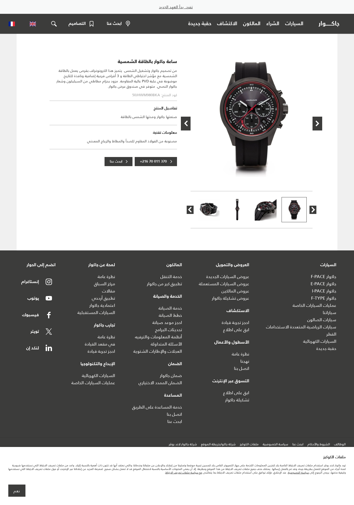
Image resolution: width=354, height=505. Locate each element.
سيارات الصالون (321, 320)
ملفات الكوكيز (249, 444)
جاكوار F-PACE (323, 276)
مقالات (108, 291)
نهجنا (244, 361)
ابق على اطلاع (236, 330)
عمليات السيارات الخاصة (314, 305)
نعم (17, 491)
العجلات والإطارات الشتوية (157, 351)
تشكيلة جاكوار (237, 400)
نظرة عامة (240, 354)
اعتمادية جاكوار (102, 305)
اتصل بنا (241, 368)
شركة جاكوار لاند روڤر (183, 444)
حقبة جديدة (326, 348)
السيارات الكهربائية (319, 341)
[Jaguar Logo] (330, 24)
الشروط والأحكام (319, 444)
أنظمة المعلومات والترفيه (158, 337)
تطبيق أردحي (103, 298)
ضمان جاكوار (171, 375)
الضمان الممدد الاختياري (160, 383)
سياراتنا (329, 312)
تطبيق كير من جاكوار (164, 284)
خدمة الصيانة (170, 308)
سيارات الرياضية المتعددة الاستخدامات (301, 327)
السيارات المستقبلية (96, 312)
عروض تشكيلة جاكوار (230, 298)
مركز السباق (104, 284)
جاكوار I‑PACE (324, 291)
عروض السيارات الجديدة (227, 276)
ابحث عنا (116, 161)
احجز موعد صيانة (167, 322)
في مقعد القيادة (100, 344)
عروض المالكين (235, 291)
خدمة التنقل (171, 276)
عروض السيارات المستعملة (224, 284)
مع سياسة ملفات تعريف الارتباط (183, 472)
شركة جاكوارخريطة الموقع (218, 444)
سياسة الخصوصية (275, 444)
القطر (331, 334)
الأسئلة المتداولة (166, 344)
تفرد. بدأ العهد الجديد (176, 7)
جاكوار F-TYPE (323, 298)
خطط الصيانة (170, 315)
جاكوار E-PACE (323, 284)
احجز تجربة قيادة (235, 322)
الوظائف (340, 444)
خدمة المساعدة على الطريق (157, 407)
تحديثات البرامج (168, 330)
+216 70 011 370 (153, 161)
